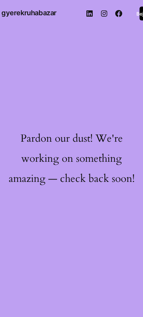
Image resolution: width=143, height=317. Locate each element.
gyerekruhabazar (29, 13)
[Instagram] (104, 13)
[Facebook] (119, 13)
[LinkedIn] (89, 13)
